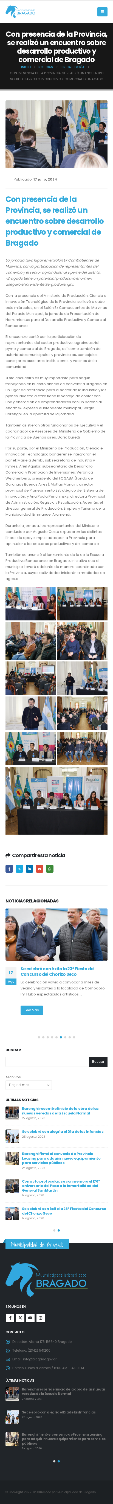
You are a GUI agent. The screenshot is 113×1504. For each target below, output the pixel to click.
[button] (102, 11)
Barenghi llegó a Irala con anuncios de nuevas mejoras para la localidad (63, 1134)
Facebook (9, 868)
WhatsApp (49, 868)
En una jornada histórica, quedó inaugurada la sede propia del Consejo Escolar (64, 1180)
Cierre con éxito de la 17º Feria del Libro (57, 1200)
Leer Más (32, 1016)
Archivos (13, 1077)
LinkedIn (29, 868)
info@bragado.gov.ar (39, 1359)
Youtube (30, 1318)
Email (39, 868)
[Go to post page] (56, 934)
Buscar (13, 1050)
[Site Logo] (20, 11)
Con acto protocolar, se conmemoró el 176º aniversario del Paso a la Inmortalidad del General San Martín (64, 1394)
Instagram (40, 1318)
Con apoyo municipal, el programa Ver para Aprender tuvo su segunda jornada (61, 1157)
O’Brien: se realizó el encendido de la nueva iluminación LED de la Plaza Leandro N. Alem (58, 974)
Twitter (19, 868)
